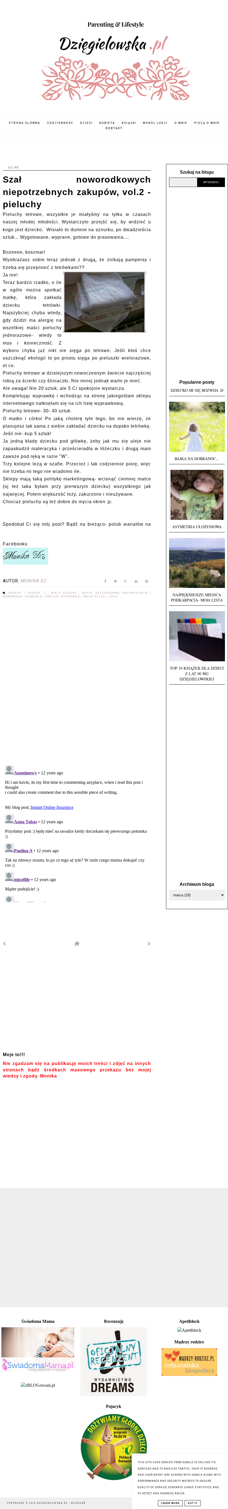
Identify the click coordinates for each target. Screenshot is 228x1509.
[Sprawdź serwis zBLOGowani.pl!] (38, 1385)
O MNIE (180, 122)
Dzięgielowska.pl (53, 1503)
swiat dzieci (95, 596)
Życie (113, 596)
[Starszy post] (149, 943)
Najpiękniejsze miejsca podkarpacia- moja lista (197, 597)
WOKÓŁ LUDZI (155, 122)
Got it (192, 1503)
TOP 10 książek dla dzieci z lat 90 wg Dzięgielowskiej (197, 673)
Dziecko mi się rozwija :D (197, 390)
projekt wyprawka (63, 596)
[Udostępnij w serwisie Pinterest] (146, 582)
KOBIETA (107, 122)
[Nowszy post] (4, 943)
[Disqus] (77, 682)
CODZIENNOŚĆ (60, 122)
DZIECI (86, 122)
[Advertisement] (77, 1002)
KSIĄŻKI (129, 122)
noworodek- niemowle (23, 596)
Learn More (170, 1503)
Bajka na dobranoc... (197, 458)
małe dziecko (65, 593)
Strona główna (24, 122)
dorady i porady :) (28, 593)
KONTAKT (114, 128)
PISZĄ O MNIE (207, 122)
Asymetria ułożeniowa (197, 526)
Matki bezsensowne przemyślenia (116, 593)
